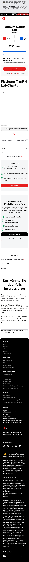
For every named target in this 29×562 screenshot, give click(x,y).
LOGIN (14, 14)
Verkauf (8, 38)
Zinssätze (6, 351)
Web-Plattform (7, 374)
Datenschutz (7, 434)
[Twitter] (12, 446)
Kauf (25, 38)
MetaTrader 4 (7, 383)
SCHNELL (8, 73)
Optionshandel (7, 360)
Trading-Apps (7, 376)
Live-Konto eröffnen (23, 14)
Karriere (17, 552)
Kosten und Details (7, 140)
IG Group (6, 552)
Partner (11, 552)
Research (6, 392)
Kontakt (5, 407)
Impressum (14, 432)
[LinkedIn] (20, 446)
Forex (5, 344)
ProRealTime (7, 381)
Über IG (14, 434)
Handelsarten (7, 357)
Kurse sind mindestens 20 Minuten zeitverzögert (14, 62)
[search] (24, 18)
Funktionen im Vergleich (10, 388)
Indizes (5, 346)
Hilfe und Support (19, 412)
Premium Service (8, 365)
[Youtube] (16, 446)
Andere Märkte (7, 353)
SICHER (14, 73)
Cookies (19, 434)
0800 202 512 (7, 412)
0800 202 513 (7, 416)
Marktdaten (6, 395)
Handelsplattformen (9, 371)
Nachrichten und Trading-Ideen (12, 400)
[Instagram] (8, 446)
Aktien (5, 349)
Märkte (5, 341)
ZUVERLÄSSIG (21, 73)
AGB (19, 432)
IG (4, 432)
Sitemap (7, 432)
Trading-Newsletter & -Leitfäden (12, 402)
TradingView (7, 379)
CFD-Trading (7, 362)
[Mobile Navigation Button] (27, 18)
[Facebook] (4, 446)
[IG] (3, 18)
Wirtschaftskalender (9, 397)
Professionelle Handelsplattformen (13, 386)
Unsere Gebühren (8, 367)
